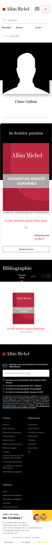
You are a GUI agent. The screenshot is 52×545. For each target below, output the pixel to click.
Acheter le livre (26, 249)
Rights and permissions (12, 444)
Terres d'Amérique (10, 507)
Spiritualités (33, 436)
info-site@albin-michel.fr (10, 404)
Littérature (32, 424)
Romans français (41, 213)
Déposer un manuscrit (12, 432)
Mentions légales (10, 448)
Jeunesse (32, 444)
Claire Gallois (26, 332)
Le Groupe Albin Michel (12, 462)
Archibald (7, 503)
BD (29, 452)
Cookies (6, 452)
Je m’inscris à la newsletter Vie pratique (23, 388)
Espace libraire (9, 436)
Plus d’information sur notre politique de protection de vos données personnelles (26, 406)
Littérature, (8, 213)
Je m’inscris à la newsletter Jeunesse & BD (24, 392)
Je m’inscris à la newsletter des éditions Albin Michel (26, 381)
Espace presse (9, 440)
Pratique (31, 440)
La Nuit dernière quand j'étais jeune (26, 220)
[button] (43, 276)
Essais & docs (33, 428)
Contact (6, 424)
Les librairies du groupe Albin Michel (12, 466)
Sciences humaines (36, 432)
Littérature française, (24, 213)
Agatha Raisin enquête (12, 495)
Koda (5, 491)
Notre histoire (8, 428)
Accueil (5, 36)
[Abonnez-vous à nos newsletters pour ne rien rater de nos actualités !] (36, 8)
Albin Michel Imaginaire (12, 472)
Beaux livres (33, 448)
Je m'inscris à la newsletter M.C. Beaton (23, 385)
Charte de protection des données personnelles (13, 456)
